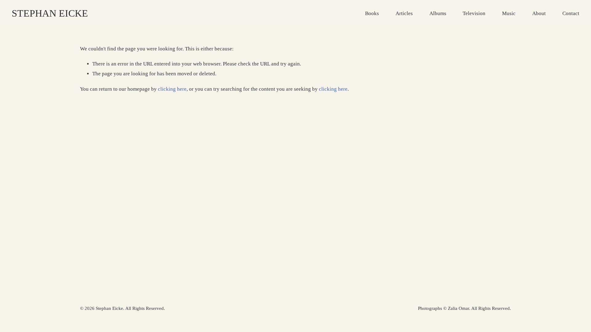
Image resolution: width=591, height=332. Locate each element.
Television (474, 13)
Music (509, 13)
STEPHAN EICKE (50, 13)
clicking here (172, 89)
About (539, 13)
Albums (437, 13)
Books (372, 13)
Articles (404, 13)
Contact (570, 13)
